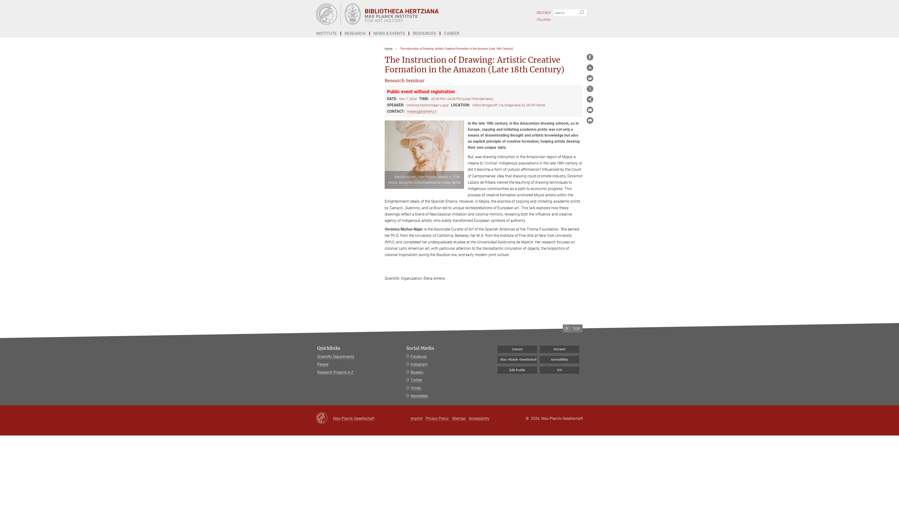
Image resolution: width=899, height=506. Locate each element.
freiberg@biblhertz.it (422, 111)
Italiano (543, 20)
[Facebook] (589, 57)
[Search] (581, 13)
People (322, 364)
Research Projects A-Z (335, 372)
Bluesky (417, 372)
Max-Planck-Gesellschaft (518, 359)
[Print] (589, 120)
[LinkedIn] (589, 67)
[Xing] (589, 99)
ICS (559, 370)
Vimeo (416, 388)
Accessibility (559, 359)
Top (576, 328)
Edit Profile (517, 370)
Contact (517, 349)
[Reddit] (589, 78)
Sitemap (459, 418)
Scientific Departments (335, 356)
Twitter (416, 380)
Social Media (420, 348)
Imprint (416, 418)
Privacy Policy (437, 418)
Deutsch (544, 13)
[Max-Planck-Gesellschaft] (324, 418)
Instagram (419, 364)
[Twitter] (589, 88)
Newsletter (419, 396)
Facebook (419, 356)
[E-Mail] (589, 109)
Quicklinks (328, 348)
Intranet (560, 349)
